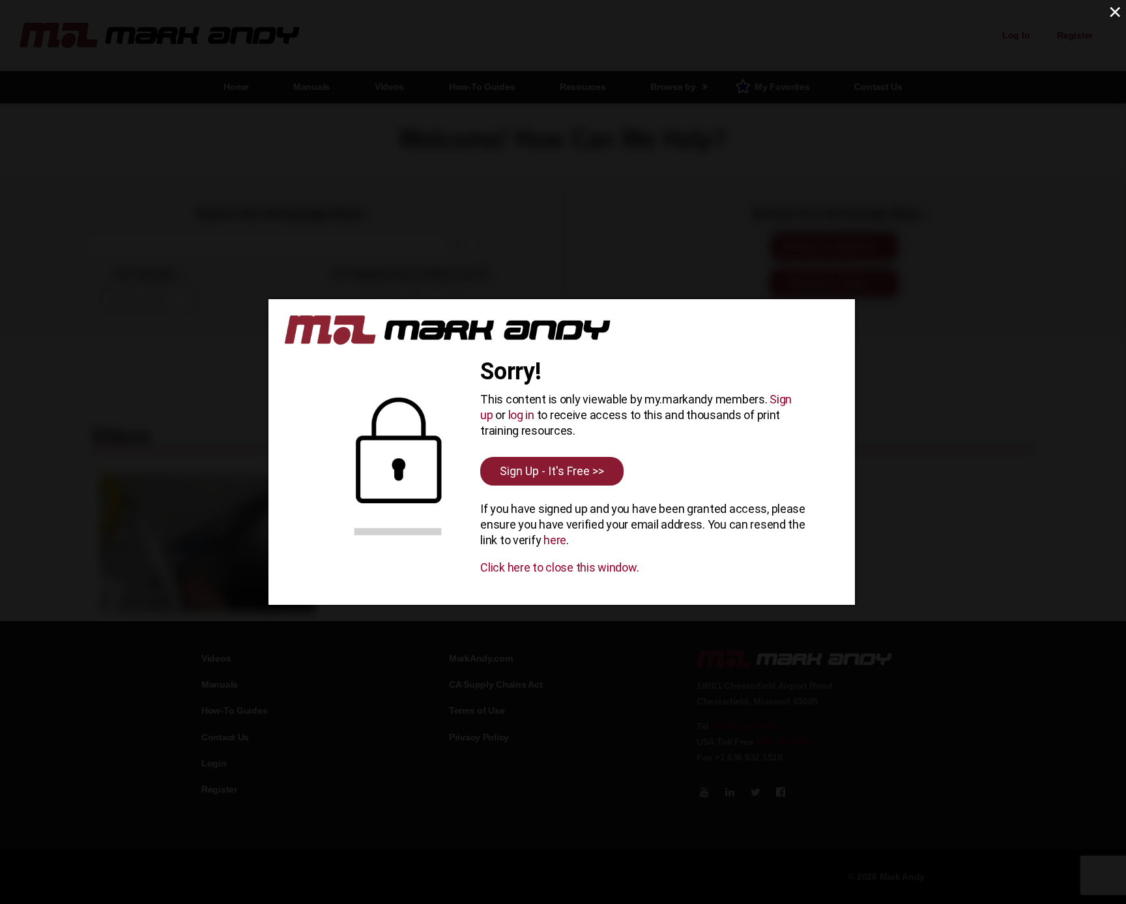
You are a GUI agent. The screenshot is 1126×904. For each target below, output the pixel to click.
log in (521, 415)
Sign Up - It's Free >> (552, 471)
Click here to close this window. (559, 567)
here (554, 540)
